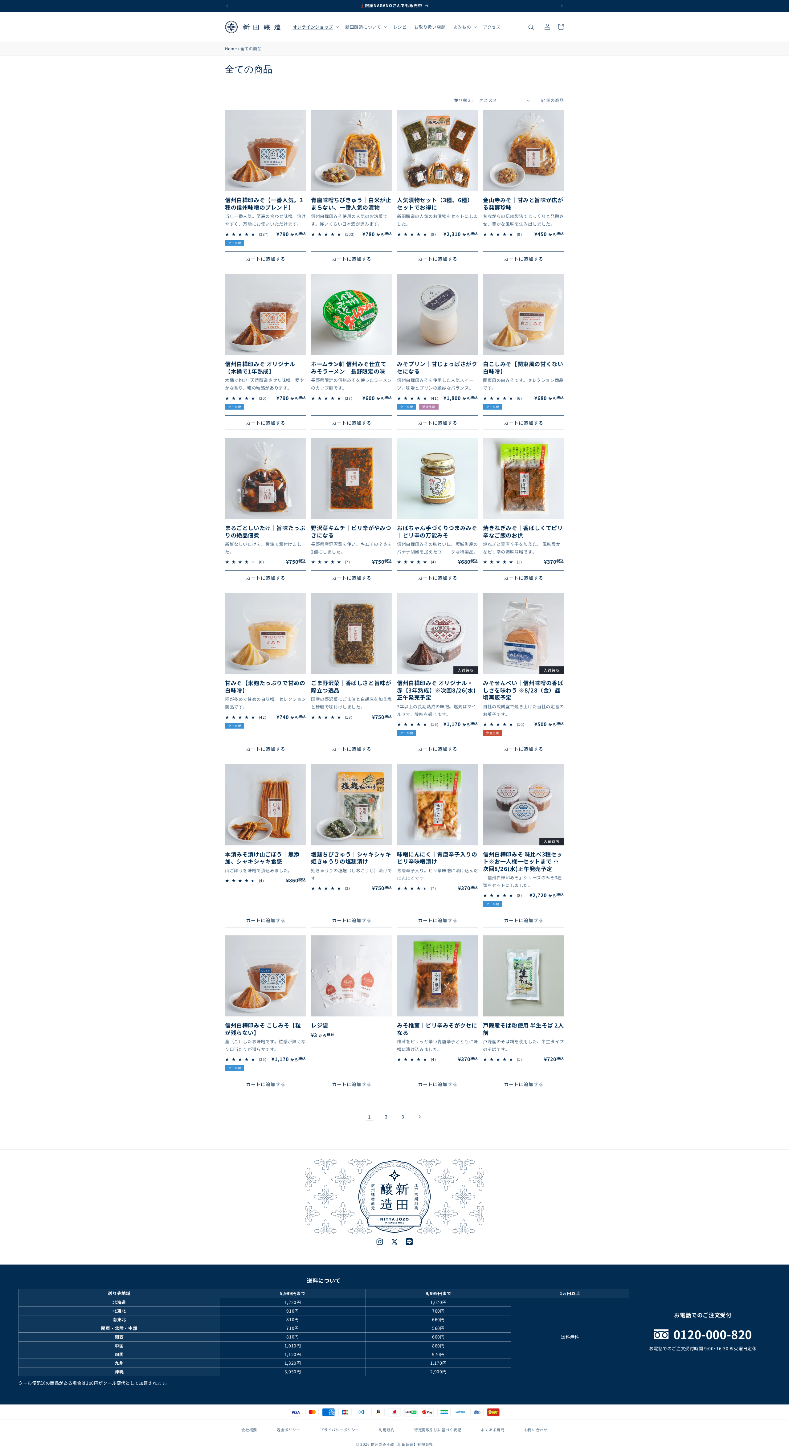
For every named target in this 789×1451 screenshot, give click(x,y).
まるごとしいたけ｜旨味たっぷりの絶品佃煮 (265, 531)
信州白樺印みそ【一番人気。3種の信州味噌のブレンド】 (264, 203)
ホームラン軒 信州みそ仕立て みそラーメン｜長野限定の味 (348, 367)
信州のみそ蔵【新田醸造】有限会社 (402, 1444)
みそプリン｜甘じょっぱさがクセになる (437, 367)
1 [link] (369, 1116)
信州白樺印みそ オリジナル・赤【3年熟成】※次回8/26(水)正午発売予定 (436, 690)
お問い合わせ (536, 1429)
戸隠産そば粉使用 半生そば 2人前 (523, 1029)
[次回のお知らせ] (562, 6)
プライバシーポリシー (339, 1429)
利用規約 (386, 1429)
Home (231, 48)
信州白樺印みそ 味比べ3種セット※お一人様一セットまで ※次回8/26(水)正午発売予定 (522, 861)
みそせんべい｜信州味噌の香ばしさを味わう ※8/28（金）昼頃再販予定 (523, 690)
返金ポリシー (288, 1429)
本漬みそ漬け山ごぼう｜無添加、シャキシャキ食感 (262, 858)
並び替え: (463, 100)
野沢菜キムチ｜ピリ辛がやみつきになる (351, 531)
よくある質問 (492, 1429)
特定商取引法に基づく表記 (437, 1429)
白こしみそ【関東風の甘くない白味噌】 (523, 367)
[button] (315, 26)
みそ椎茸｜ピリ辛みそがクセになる (437, 1029)
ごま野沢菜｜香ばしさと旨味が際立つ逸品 (351, 686)
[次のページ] (419, 1116)
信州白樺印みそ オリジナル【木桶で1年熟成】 (260, 367)
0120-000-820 (712, 1334)
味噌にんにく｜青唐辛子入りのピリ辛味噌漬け (437, 858)
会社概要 (249, 1429)
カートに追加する (265, 258)
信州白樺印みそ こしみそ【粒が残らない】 (263, 1029)
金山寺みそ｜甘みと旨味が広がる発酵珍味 (523, 203)
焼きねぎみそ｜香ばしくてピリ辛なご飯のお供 (523, 531)
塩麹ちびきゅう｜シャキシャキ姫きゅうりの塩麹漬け (351, 858)
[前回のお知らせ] (227, 6)
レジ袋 (319, 1025)
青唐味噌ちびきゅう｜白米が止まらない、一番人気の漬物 (351, 203)
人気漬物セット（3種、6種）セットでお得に (435, 203)
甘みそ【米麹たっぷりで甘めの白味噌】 (265, 686)
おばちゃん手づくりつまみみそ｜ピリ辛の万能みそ (437, 531)
